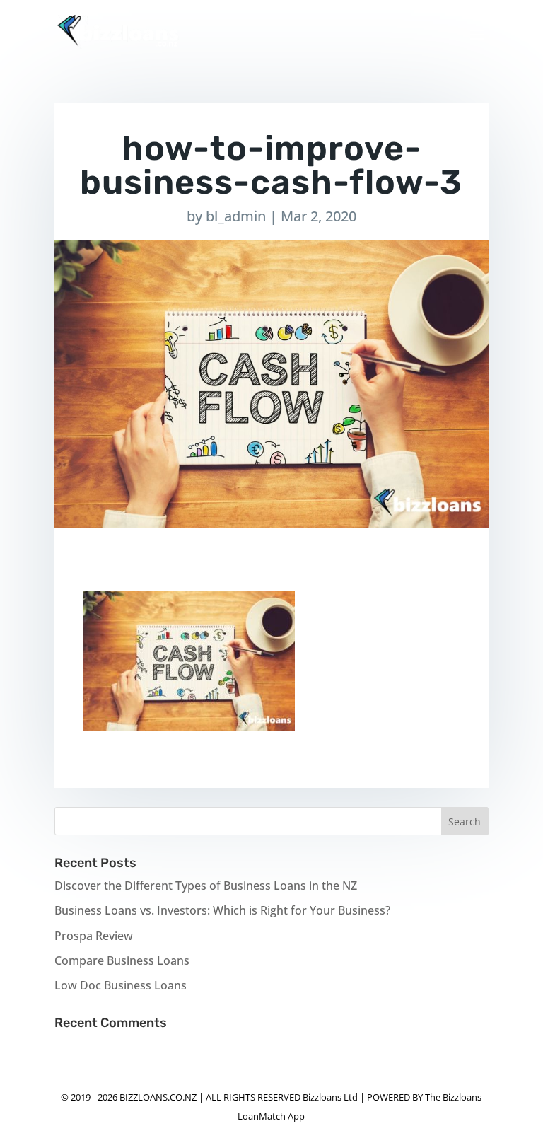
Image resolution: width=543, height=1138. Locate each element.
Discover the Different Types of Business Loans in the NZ (205, 885)
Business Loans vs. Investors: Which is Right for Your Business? (222, 910)
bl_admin (236, 216)
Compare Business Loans (121, 960)
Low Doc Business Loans (120, 985)
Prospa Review (93, 936)
